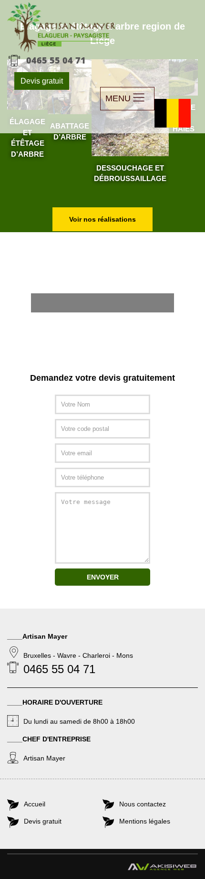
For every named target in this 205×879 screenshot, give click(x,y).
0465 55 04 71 (56, 60)
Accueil (34, 804)
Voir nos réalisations (102, 219)
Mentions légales (144, 821)
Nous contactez (142, 804)
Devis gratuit (41, 81)
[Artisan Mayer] (61, 27)
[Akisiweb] (162, 869)
